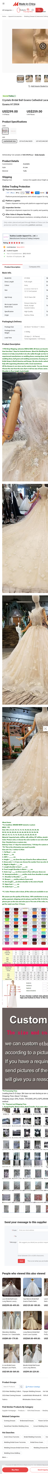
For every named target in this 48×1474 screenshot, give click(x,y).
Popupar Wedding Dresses (32, 1391)
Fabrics (4, 1399)
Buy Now (15, 1470)
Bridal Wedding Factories (32, 1437)
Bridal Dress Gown (36, 1442)
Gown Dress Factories (11, 1437)
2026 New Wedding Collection (12, 1391)
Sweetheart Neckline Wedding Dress (16, 1426)
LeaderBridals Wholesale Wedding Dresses (33, 1395)
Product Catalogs (33, 1387)
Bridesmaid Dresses (27, 1421)
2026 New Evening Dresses (11, 1395)
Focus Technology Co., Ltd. (28, 1465)
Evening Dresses (9, 1421)
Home (4, 16)
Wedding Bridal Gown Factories (15, 1442)
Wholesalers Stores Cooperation (33, 1399)
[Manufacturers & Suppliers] (24, 4)
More (4, 1457)
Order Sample (40, 155)
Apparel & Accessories (15, 16)
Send (21, 1261)
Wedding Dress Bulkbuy (12, 1453)
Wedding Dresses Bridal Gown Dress (16, 1448)
